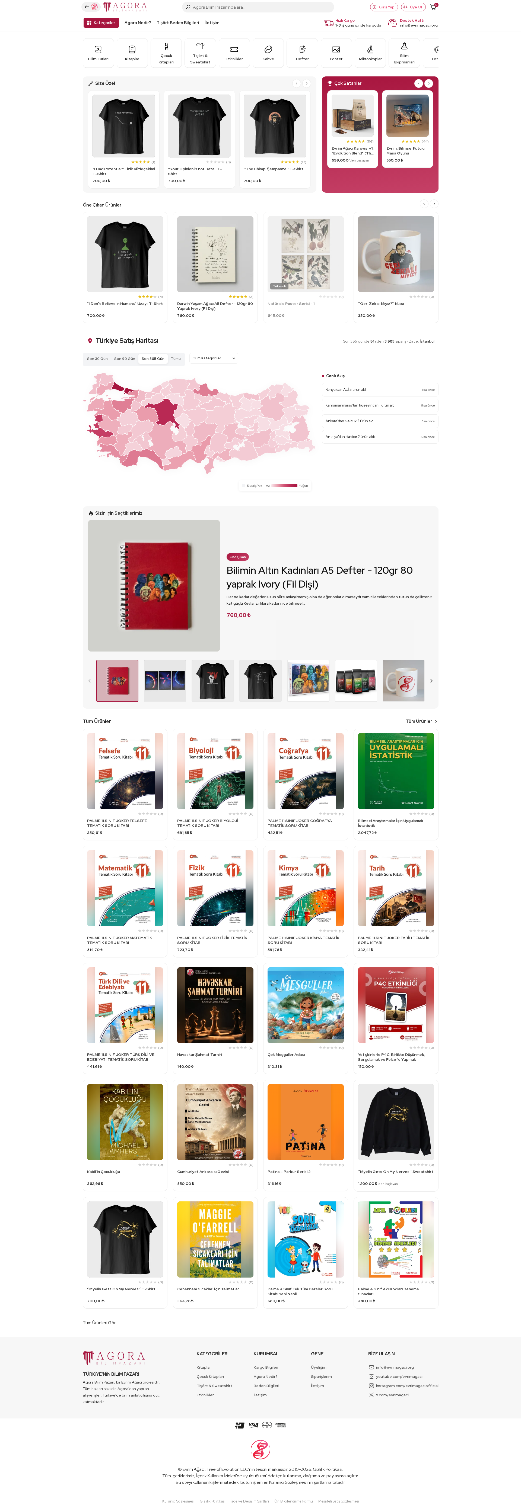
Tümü (176, 358)
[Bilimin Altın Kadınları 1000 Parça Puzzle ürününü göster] (308, 681)
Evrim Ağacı (194, 1469)
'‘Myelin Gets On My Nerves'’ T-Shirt (121, 1288)
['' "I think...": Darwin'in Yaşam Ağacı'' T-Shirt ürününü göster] (260, 681)
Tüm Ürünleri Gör (99, 1323)
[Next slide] (306, 83)
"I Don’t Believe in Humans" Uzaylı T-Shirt (125, 303)
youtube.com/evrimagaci (399, 1376)
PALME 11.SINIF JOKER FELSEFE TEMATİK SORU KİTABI (117, 823)
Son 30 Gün (97, 358)
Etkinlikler (205, 1394)
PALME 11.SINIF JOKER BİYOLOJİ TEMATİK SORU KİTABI (207, 823)
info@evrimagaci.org (419, 25)
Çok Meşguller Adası (286, 1054)
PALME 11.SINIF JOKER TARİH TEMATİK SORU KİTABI (394, 940)
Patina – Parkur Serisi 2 (289, 1171)
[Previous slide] (89, 681)
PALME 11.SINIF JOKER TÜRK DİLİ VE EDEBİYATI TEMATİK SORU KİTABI (120, 1057)
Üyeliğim (318, 1367)
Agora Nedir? (138, 22)
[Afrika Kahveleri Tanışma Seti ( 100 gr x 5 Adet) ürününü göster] (356, 681)
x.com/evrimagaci (392, 1394)
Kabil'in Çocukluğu (103, 1171)
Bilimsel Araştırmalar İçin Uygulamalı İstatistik (390, 823)
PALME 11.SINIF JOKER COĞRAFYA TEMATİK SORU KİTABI (300, 823)
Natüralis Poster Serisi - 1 (291, 303)
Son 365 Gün (153, 358)
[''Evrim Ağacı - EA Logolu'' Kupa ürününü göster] (404, 681)
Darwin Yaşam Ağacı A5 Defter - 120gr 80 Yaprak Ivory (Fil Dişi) (215, 306)
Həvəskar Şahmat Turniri (199, 1054)
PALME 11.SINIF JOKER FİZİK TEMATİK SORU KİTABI (212, 940)
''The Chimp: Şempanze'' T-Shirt (273, 168)
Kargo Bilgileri (266, 1367)
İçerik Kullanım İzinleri (216, 1476)
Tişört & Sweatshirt (214, 1385)
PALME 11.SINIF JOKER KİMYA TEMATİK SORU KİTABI (303, 940)
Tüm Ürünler (419, 721)
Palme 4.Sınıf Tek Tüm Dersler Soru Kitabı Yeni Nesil (300, 1291)
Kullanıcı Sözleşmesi (288, 1482)
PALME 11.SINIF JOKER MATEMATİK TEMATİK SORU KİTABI (119, 940)
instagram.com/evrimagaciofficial (407, 1385)
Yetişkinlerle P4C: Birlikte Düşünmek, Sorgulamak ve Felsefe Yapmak (391, 1057)
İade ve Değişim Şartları (250, 1501)
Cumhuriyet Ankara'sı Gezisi (203, 1171)
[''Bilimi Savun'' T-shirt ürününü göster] (213, 681)
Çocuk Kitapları (210, 1376)
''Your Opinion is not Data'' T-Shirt (195, 171)
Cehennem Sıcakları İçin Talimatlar (208, 1288)
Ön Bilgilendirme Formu (293, 1501)
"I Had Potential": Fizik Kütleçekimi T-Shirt (124, 171)
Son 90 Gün (124, 358)
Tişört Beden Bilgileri (178, 22)
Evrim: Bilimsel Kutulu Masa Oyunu (405, 151)
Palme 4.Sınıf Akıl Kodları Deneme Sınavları (388, 1291)
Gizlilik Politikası (327, 1469)
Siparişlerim (321, 1376)
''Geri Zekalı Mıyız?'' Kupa (381, 303)
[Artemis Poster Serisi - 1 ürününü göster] (165, 681)
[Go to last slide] (296, 83)
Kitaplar (204, 1367)
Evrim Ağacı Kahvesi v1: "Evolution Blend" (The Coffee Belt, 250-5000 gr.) (352, 151)
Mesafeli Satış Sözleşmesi (338, 1501)
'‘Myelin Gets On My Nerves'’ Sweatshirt (395, 1171)
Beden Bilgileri (266, 1385)
